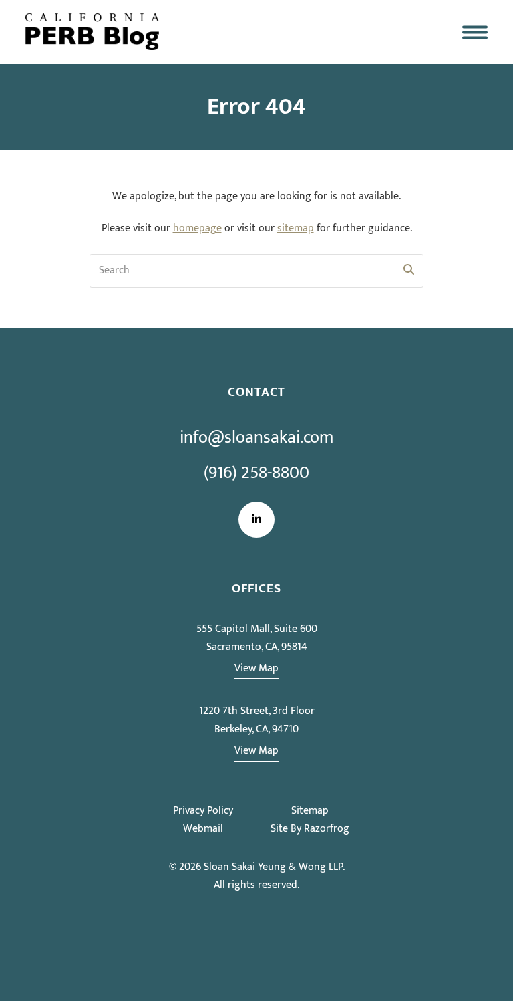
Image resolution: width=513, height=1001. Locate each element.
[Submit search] (408, 270)
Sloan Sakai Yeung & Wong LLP (273, 867)
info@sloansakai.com (256, 437)
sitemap (295, 228)
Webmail (203, 829)
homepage (197, 228)
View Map (256, 668)
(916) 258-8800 (256, 473)
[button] (475, 31)
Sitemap (310, 811)
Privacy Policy (203, 811)
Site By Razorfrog (310, 829)
